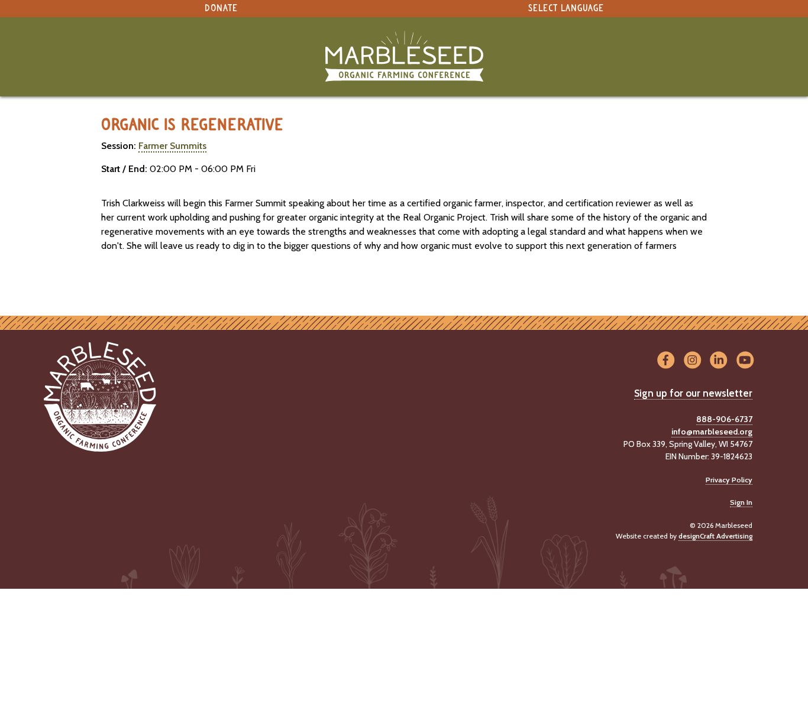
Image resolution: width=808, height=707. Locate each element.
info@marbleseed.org (711, 431)
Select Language (566, 8)
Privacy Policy (729, 479)
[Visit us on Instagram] (692, 361)
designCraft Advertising (715, 535)
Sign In (741, 502)
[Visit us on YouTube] (745, 361)
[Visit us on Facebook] (665, 361)
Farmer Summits (172, 145)
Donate (221, 8)
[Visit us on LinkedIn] (719, 361)
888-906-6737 (724, 419)
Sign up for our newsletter (693, 393)
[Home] (404, 56)
